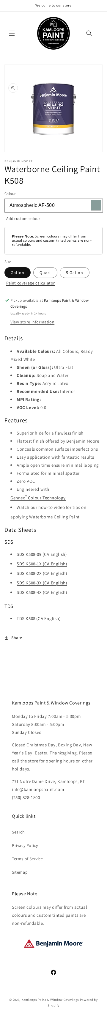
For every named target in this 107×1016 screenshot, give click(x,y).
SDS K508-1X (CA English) (42, 564)
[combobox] (53, 206)
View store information (32, 322)
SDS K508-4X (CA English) (42, 592)
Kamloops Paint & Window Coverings (50, 1000)
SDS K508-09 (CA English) (42, 554)
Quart (45, 272)
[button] (11, 33)
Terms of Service (27, 858)
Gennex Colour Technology (38, 497)
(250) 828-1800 (26, 797)
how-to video (51, 507)
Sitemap (20, 872)
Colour (9, 193)
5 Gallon (74, 272)
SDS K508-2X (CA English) (42, 573)
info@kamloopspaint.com (38, 789)
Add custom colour (23, 218)
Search (18, 832)
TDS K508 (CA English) (39, 618)
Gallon (17, 272)
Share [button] (16, 637)
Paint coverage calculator (30, 283)
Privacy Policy (25, 845)
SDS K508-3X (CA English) (42, 583)
